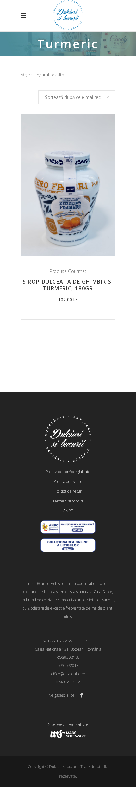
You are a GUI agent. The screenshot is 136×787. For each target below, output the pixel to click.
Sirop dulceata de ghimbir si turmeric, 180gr (68, 285)
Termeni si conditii (68, 501)
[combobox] (76, 97)
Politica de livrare (68, 481)
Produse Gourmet (68, 271)
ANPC (68, 511)
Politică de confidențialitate (68, 471)
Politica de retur (68, 491)
